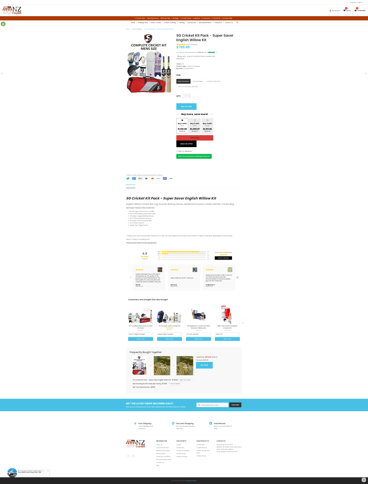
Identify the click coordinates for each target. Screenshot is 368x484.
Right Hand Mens (183, 81)
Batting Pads (165, 18)
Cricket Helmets (201, 448)
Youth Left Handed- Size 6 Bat (188, 87)
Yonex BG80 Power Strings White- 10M (29, 472)
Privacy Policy (160, 454)
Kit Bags (176, 18)
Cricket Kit (216, 18)
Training (182, 23)
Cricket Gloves (201, 456)
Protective (206, 18)
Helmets (197, 18)
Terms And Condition (163, 456)
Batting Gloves (153, 18)
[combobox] (140, 334)
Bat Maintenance (205, 23)
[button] (160, 269)
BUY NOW (204, 365)
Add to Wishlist (185, 151)
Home (133, 23)
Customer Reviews (162, 448)
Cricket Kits (180, 448)
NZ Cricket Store (175, 481)
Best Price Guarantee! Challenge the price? (194, 156)
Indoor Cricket (156, 23)
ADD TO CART (186, 106)
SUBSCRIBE (235, 405)
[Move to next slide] (237, 277)
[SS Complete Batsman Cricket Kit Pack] (140, 314)
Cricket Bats (140, 18)
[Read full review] (149, 277)
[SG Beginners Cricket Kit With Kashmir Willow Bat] (198, 314)
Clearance (218, 23)
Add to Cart (141, 339)
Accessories (191, 23)
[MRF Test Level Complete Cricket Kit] (227, 314)
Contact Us (160, 462)
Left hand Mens (198, 81)
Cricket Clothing (170, 23)
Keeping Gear (143, 23)
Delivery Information (163, 451)
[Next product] (243, 323)
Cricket (178, 445)
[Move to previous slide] (130, 277)
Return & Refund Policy (163, 459)
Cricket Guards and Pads (202, 452)
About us (159, 445)
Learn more (180, 59)
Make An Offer (186, 144)
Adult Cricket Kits (137, 29)
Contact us (229, 23)
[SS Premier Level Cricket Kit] (169, 314)
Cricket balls (227, 18)
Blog (157, 465)
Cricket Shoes (186, 18)
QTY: (178, 96)
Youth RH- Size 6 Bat (213, 81)
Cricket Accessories (182, 451)
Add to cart (195, 138)
